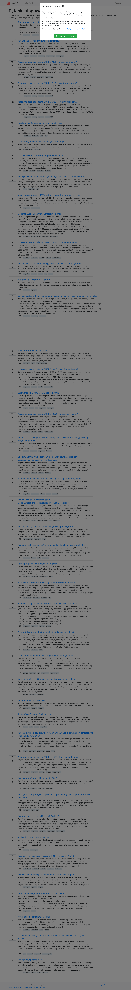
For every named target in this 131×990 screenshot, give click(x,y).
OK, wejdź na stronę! (65, 36)
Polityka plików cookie (74, 29)
